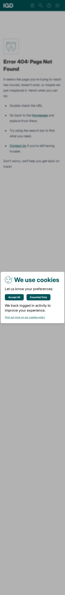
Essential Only (38, 297)
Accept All (14, 297)
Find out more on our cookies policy (25, 317)
